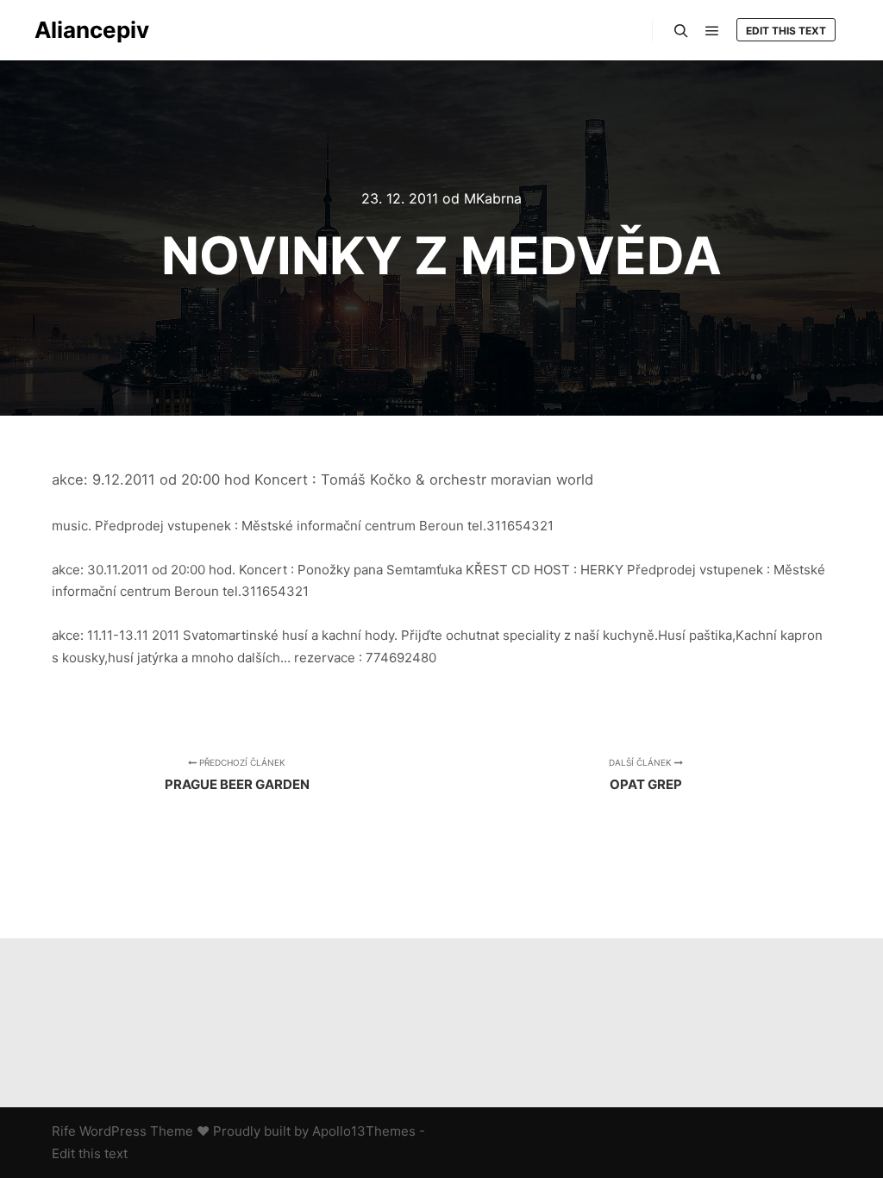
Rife (64, 1131)
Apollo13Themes (364, 1131)
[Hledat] (681, 31)
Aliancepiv (91, 29)
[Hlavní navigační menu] (712, 31)
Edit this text (786, 30)
